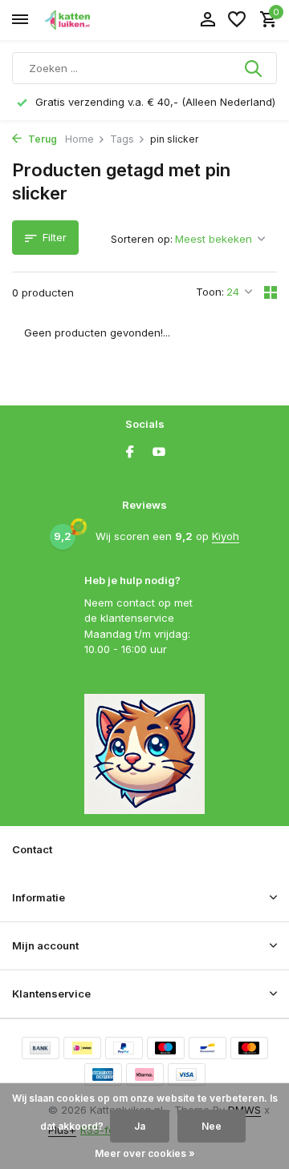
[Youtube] (159, 452)
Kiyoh (225, 536)
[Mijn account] (207, 20)
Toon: (210, 291)
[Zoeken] (254, 68)
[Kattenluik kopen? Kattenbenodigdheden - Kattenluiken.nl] (85, 20)
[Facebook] (130, 452)
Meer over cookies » (145, 1153)
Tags (122, 139)
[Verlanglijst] (237, 20)
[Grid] (270, 292)
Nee (211, 1126)
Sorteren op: (142, 238)
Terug (41, 139)
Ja (139, 1126)
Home (79, 139)
